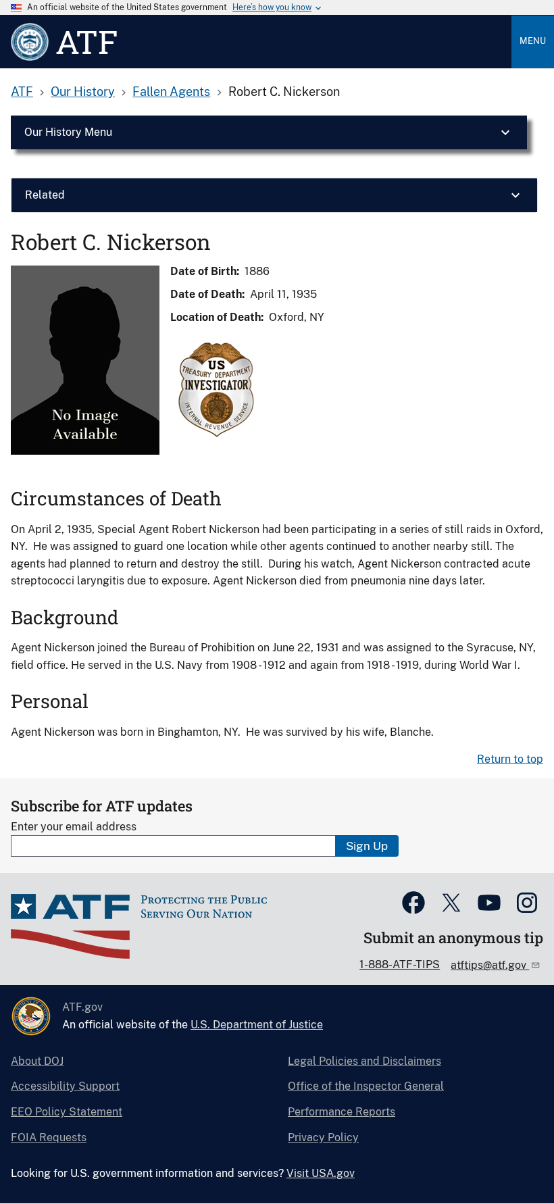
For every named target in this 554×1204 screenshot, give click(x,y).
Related (45, 195)
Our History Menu (68, 132)
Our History (83, 91)
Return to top (510, 759)
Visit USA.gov (320, 1173)
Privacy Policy (323, 1137)
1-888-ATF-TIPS (399, 964)
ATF (22, 91)
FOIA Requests (48, 1137)
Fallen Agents (171, 91)
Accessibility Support (65, 1086)
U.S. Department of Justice (257, 1024)
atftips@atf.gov (490, 965)
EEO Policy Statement (66, 1111)
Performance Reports (341, 1111)
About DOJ (37, 1061)
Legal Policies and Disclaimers (364, 1061)
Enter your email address (73, 826)
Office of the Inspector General (366, 1086)
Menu (533, 41)
